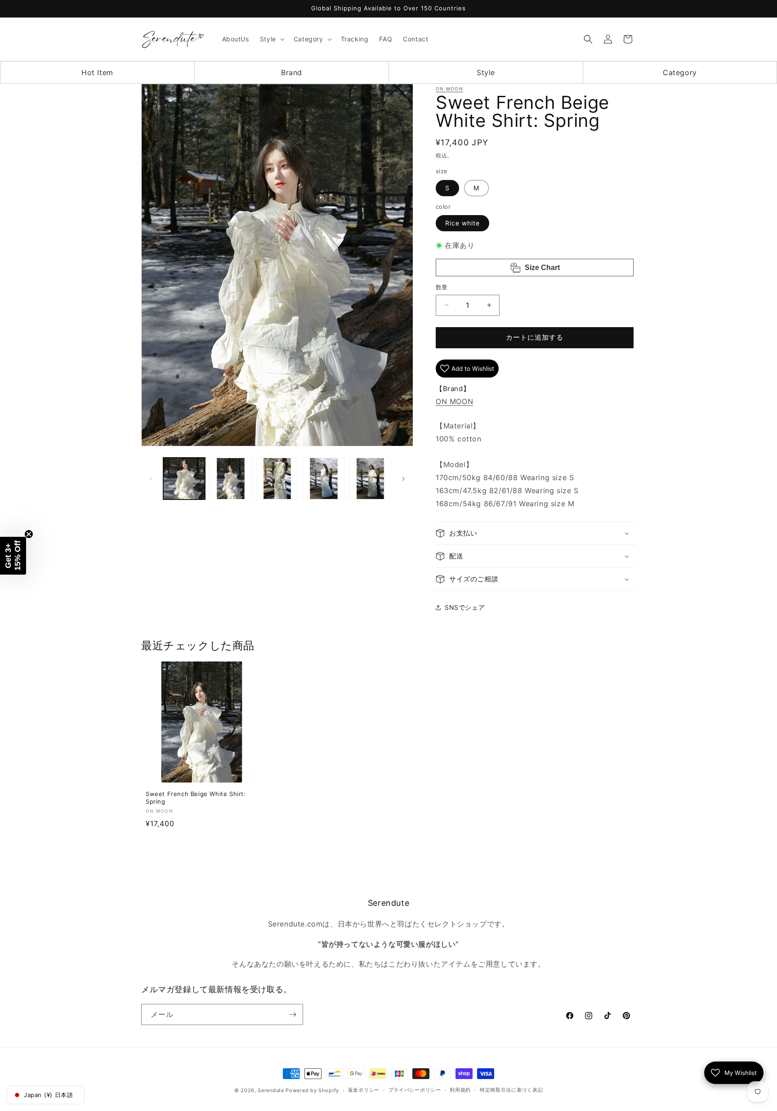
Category (680, 72)
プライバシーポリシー (414, 1090)
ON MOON (449, 88)
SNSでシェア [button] (465, 607)
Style (486, 72)
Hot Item (97, 72)
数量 (442, 287)
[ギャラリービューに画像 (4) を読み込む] (323, 478)
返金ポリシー (364, 1090)
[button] (271, 39)
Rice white (462, 223)
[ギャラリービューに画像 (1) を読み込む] (184, 478)
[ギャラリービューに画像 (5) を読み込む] (370, 478)
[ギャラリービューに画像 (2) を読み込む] (230, 478)
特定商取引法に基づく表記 (511, 1090)
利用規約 (460, 1090)
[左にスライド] (151, 479)
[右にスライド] (403, 479)
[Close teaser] (28, 534)
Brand (291, 72)
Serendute (271, 1090)
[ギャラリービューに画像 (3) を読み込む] (277, 478)
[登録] (293, 1014)
